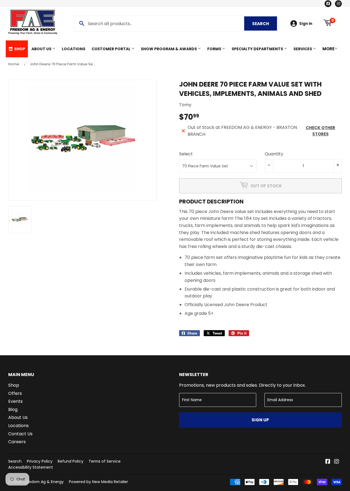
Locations (73, 49)
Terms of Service (105, 461)
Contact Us (20, 434)
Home (13, 64)
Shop (19, 49)
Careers (17, 442)
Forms (214, 49)
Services (303, 49)
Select (186, 154)
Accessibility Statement (30, 467)
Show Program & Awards (169, 49)
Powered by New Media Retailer (98, 481)
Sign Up (260, 420)
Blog (13, 409)
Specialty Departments (258, 49)
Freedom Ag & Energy (43, 481)
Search (264, 23)
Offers (15, 393)
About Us (41, 49)
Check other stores (320, 131)
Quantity (274, 154)
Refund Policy (70, 461)
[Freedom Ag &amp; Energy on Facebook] (327, 462)
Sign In (305, 23)
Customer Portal (111, 49)
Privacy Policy (39, 461)
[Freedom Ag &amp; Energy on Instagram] (336, 462)
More (328, 49)
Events (15, 401)
